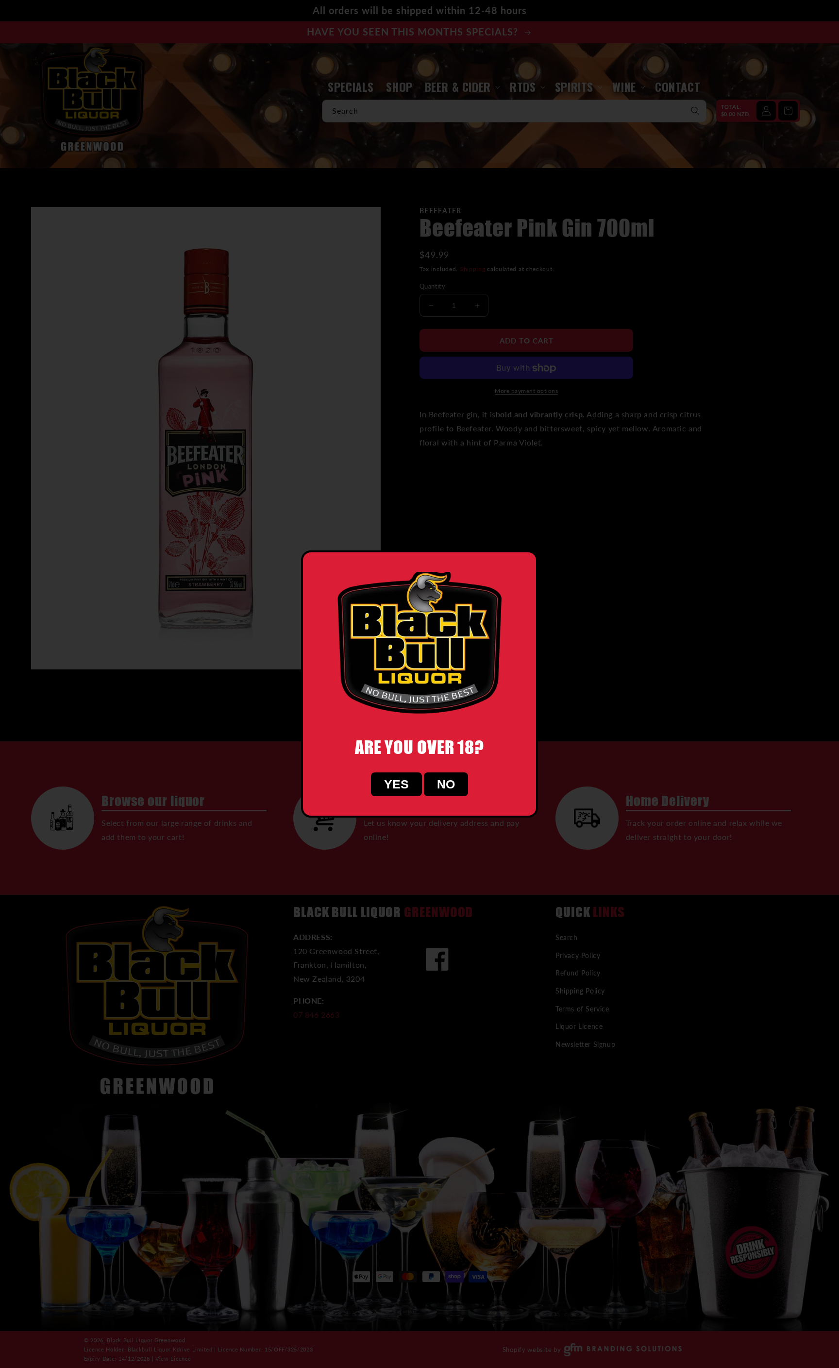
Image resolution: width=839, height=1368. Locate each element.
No (446, 784)
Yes (396, 784)
